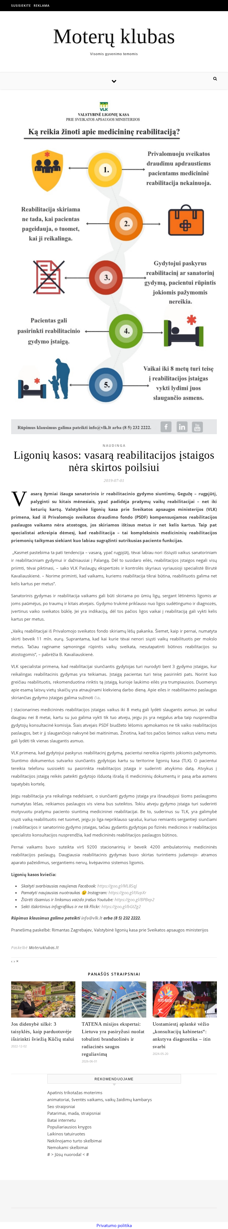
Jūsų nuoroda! (68, 1154)
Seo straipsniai (61, 1106)
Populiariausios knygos (69, 1127)
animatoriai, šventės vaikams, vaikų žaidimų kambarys (99, 1099)
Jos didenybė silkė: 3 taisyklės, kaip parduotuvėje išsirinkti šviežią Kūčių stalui (42, 1031)
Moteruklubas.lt (44, 947)
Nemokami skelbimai (67, 1147)
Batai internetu (61, 1120)
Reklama (41, 5)
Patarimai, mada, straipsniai (74, 1113)
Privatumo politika (114, 1225)
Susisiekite (21, 5)
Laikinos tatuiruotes (66, 1134)
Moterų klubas (114, 36)
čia (97, 697)
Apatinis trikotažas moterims (74, 1092)
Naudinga (114, 445)
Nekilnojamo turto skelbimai (74, 1140)
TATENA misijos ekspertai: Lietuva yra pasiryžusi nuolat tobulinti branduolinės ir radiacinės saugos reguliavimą (113, 1039)
